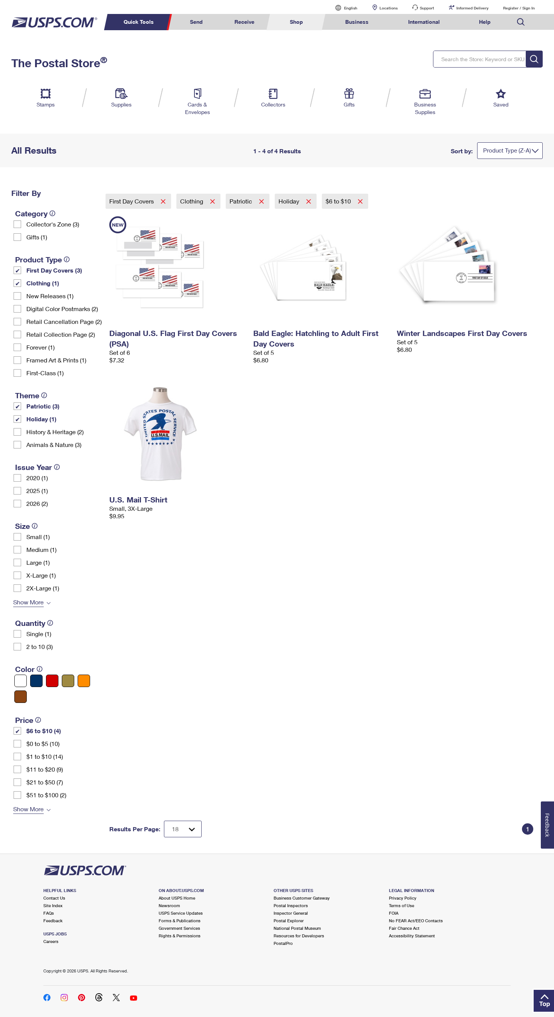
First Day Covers (132, 201)
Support (427, 8)
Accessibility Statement (412, 935)
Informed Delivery (472, 8)
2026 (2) (37, 503)
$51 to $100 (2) (46, 794)
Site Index (53, 905)
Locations (389, 8)
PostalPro (283, 943)
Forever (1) (40, 347)
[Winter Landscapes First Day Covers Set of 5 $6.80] (465, 267)
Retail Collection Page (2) (60, 334)
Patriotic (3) (43, 406)
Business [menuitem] (357, 21)
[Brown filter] (20, 696)
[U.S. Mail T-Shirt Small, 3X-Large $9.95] (177, 434)
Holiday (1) (41, 418)
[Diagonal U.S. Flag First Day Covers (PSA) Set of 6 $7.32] (177, 267)
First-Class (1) (45, 372)
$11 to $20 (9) (44, 769)
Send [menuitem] (196, 21)
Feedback (53, 920)
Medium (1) (41, 549)
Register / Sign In (519, 8)
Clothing (192, 201)
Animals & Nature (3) (53, 444)
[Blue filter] (36, 681)
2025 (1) (37, 490)
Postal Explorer (289, 920)
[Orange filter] (84, 681)
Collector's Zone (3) (52, 224)
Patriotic (242, 201)
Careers (50, 941)
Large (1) (38, 562)
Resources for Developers (299, 935)
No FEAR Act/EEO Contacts (416, 920)
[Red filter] (52, 681)
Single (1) (38, 633)
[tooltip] (52, 213)
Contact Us (54, 897)
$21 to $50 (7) (44, 782)
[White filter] (20, 681)
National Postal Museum (297, 928)
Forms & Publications (179, 920)
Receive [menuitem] (244, 21)
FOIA (393, 913)
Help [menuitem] (485, 21)
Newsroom (169, 905)
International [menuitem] (424, 21)
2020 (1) (37, 477)
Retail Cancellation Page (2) (64, 321)
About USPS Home (177, 897)
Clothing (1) (42, 283)
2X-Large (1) (42, 588)
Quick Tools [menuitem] (139, 21)
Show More (28, 602)
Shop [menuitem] (296, 21)
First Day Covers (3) (54, 270)
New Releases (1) (49, 295)
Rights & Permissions (179, 935)
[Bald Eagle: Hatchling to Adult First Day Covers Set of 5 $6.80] (321, 267)
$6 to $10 (339, 201)
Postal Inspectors (291, 905)
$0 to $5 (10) (43, 743)
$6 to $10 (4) (43, 730)
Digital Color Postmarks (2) (62, 308)
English (343, 7)
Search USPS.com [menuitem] (520, 22)
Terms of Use (401, 905)
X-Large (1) (41, 575)
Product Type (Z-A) (507, 150)
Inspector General (291, 913)
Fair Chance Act (404, 928)
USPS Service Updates (181, 913)
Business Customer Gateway (302, 897)
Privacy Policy (402, 897)
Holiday (290, 201)
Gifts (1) (36, 236)
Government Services (179, 928)
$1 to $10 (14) (44, 756)
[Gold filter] (68, 681)
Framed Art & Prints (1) (56, 360)
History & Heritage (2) (55, 431)
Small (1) (38, 536)
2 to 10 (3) (39, 646)
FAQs (48, 913)
